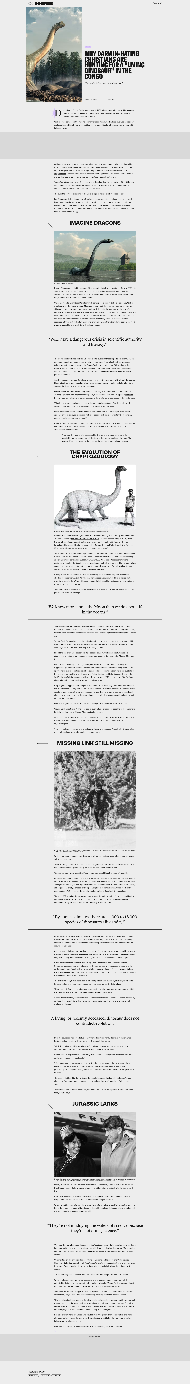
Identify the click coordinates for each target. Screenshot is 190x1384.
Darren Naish (60, 391)
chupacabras (60, 174)
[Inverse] (44, 3)
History (44, 1376)
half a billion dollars (123, 566)
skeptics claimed (109, 371)
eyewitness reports (109, 359)
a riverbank (95, 322)
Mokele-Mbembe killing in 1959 (85, 539)
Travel (55, 1376)
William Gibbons (87, 113)
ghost (111, 362)
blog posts (130, 951)
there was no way (84, 954)
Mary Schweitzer (83, 936)
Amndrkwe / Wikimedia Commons (98, 531)
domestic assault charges (91, 569)
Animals (32, 1376)
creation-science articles (110, 951)
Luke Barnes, (70, 1263)
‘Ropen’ (98, 545)
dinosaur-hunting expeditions (80, 1286)
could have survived (124, 954)
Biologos (90, 1251)
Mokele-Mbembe (84, 306)
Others (114, 671)
